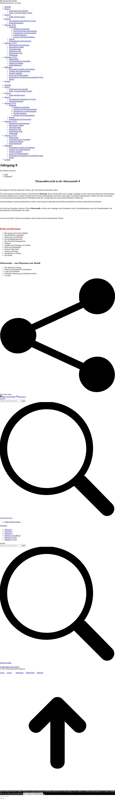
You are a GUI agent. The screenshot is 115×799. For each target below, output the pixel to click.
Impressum (19, 673)
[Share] (3, 796)
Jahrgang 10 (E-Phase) (12, 536)
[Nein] (44, 794)
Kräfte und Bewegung (10, 229)
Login (2, 673)
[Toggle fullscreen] (5, 796)
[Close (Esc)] (1, 796)
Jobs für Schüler (5, 663)
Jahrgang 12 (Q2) (10, 540)
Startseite (40, 673)
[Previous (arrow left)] (1, 798)
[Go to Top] (57, 789)
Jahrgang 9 (8, 533)
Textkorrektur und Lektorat (9, 667)
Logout (9, 673)
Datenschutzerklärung (35, 794)
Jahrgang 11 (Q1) (10, 538)
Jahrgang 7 (8, 529)
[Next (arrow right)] (3, 798)
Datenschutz (30, 673)
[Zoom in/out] (8, 796)
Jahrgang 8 (8, 531)
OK (25, 794)
